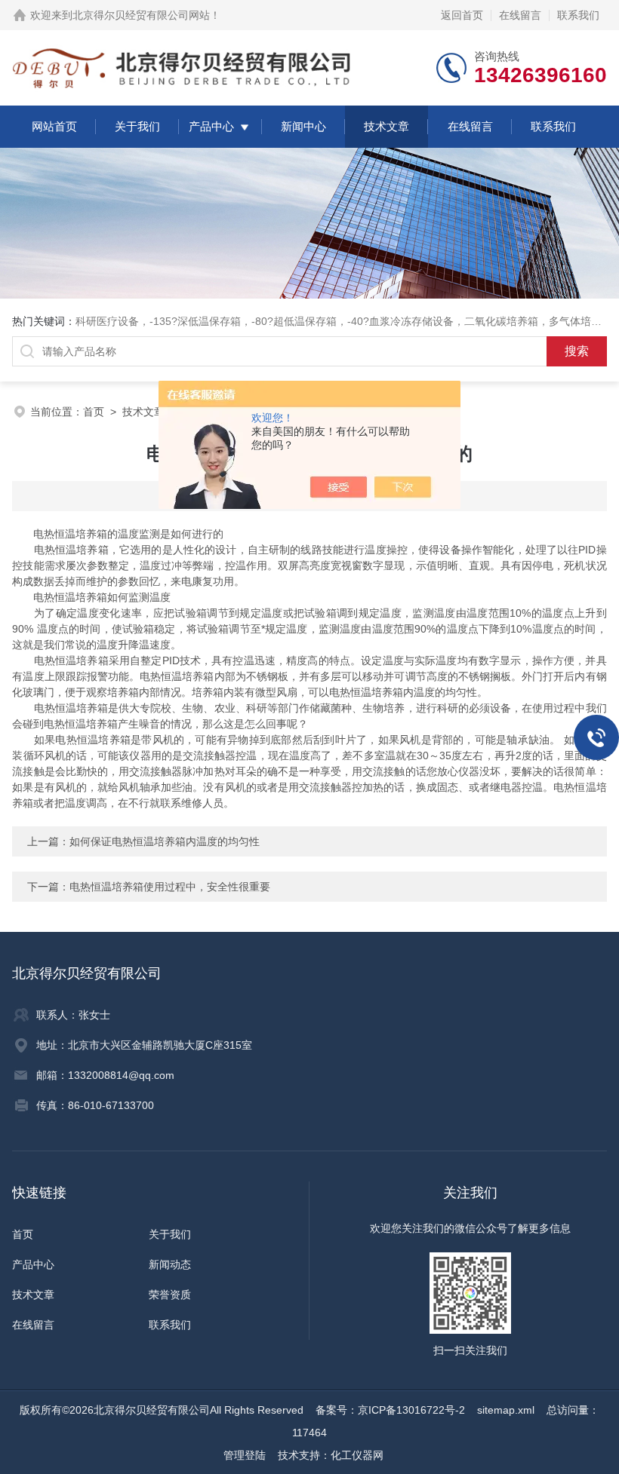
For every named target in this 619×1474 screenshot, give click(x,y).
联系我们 (578, 15)
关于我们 (137, 126)
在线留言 (520, 15)
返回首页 (462, 15)
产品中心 (211, 126)
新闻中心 (303, 126)
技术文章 (386, 126)
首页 (93, 412)
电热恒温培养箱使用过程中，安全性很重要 (169, 887)
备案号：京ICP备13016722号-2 (390, 1410)
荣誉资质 (170, 1295)
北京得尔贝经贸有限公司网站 (141, 15)
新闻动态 (170, 1264)
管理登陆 (244, 1455)
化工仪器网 (357, 1455)
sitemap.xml (505, 1410)
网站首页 (54, 126)
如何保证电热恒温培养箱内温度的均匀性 (164, 841)
